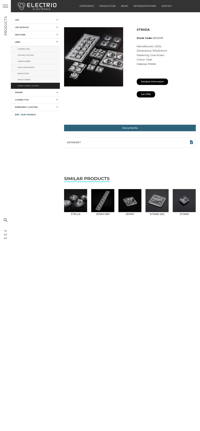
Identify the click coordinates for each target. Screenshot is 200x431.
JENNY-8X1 (103, 214)
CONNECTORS (24, 49)
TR (5, 231)
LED (17, 20)
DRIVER (18, 92)
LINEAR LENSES (24, 61)
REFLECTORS (23, 73)
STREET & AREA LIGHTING (28, 86)
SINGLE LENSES (24, 79)
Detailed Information (152, 81)
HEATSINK (20, 34)
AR (5, 238)
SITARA (184, 214)
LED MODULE (22, 27)
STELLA (75, 214)
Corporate (87, 6)
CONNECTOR (22, 100)
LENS (17, 42)
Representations (144, 6)
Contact (166, 6)
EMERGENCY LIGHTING (26, 107)
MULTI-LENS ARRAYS (26, 67)
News (124, 6)
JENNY (130, 214)
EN (5, 234)
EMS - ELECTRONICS (25, 114)
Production (107, 6)
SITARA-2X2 (157, 214)
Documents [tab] (130, 127)
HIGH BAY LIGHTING (26, 55)
